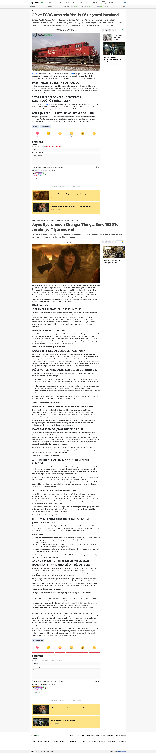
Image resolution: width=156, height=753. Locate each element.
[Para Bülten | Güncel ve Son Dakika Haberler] (35, 735)
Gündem (78, 735)
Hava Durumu (101, 741)
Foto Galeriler (47, 741)
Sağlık (97, 735)
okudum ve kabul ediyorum (48, 167)
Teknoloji (102, 735)
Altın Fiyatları (73, 741)
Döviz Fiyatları (63, 741)
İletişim (40, 741)
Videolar (56, 741)
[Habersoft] (122, 751)
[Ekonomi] (114, 252)
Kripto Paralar (82, 741)
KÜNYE (118, 735)
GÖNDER (97, 167)
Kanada (34, 74)
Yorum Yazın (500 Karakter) (39, 153)
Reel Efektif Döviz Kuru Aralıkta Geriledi (118, 37)
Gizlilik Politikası (110, 735)
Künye (34, 741)
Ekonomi (72, 735)
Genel (42, 11)
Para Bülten (36, 11)
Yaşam (42, 220)
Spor (92, 735)
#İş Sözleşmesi (45, 126)
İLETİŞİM (123, 735)
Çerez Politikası (122, 741)
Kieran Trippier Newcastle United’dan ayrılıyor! (112, 59)
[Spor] (114, 48)
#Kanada (35, 126)
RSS (33, 751)
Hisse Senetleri (92, 741)
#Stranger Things (38, 640)
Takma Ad (35, 144)
